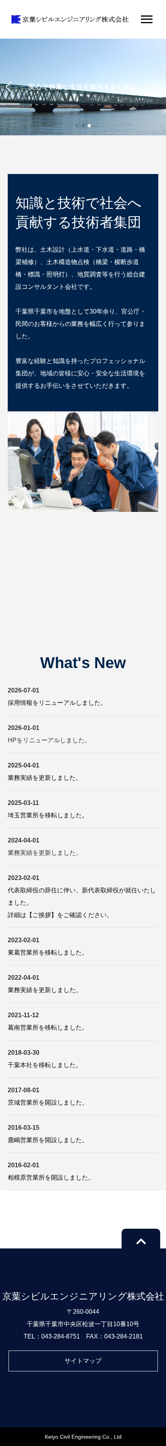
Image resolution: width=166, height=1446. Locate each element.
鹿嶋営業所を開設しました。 (48, 1140)
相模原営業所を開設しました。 (51, 1177)
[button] (76, 125)
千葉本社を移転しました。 (45, 1065)
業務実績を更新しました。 (45, 777)
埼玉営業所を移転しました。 (48, 815)
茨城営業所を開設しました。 (48, 1102)
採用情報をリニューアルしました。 (57, 702)
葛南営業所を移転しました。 (48, 1027)
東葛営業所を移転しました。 (48, 952)
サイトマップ (83, 1360)
